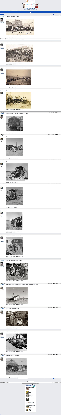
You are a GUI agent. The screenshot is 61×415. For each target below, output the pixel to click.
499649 (60, 307)
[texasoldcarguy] (1, 20)
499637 (60, 112)
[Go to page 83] (48, 14)
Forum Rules (4, 382)
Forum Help (55, 382)
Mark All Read (7, 382)
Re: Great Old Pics (3, 15)
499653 (60, 354)
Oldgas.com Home (59, 382)
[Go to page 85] (60, 14)
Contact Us (53, 382)
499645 (60, 283)
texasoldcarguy (50, 15)
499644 (60, 259)
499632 (60, 15)
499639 (60, 159)
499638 (60, 134)
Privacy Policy (1, 382)
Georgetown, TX (2, 22)
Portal (27, 11)
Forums (29, 11)
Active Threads (32, 11)
